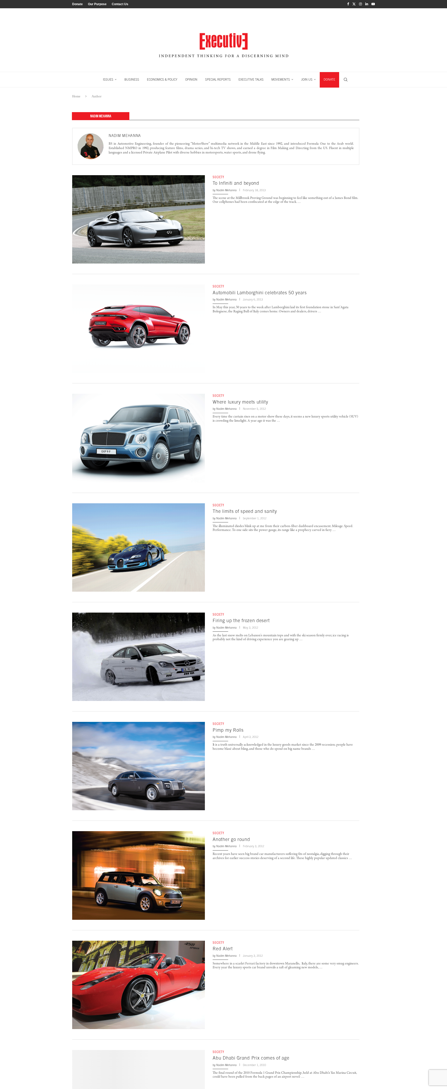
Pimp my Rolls (228, 730)
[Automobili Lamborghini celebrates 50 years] (138, 328)
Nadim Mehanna (125, 136)
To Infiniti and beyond (236, 183)
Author (96, 96)
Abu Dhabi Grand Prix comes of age (251, 1058)
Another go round (231, 839)
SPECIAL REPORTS (218, 79)
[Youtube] (373, 4)
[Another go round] (138, 875)
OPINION (191, 79)
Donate (77, 4)
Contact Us (120, 4)
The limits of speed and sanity (245, 511)
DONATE (329, 79)
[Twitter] (354, 4)
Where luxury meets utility (240, 402)
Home (76, 96)
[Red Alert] (138, 985)
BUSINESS (131, 79)
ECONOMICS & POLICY (162, 79)
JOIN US (306, 79)
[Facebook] (348, 4)
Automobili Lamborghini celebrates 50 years (260, 292)
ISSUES (108, 79)
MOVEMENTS (280, 79)
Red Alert (223, 948)
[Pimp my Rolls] (138, 766)
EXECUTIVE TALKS (251, 79)
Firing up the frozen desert (241, 620)
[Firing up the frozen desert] (138, 657)
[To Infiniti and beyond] (138, 219)
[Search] (345, 79)
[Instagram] (360, 4)
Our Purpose (97, 4)
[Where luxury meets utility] (138, 438)
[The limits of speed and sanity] (138, 547)
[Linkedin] (366, 4)
